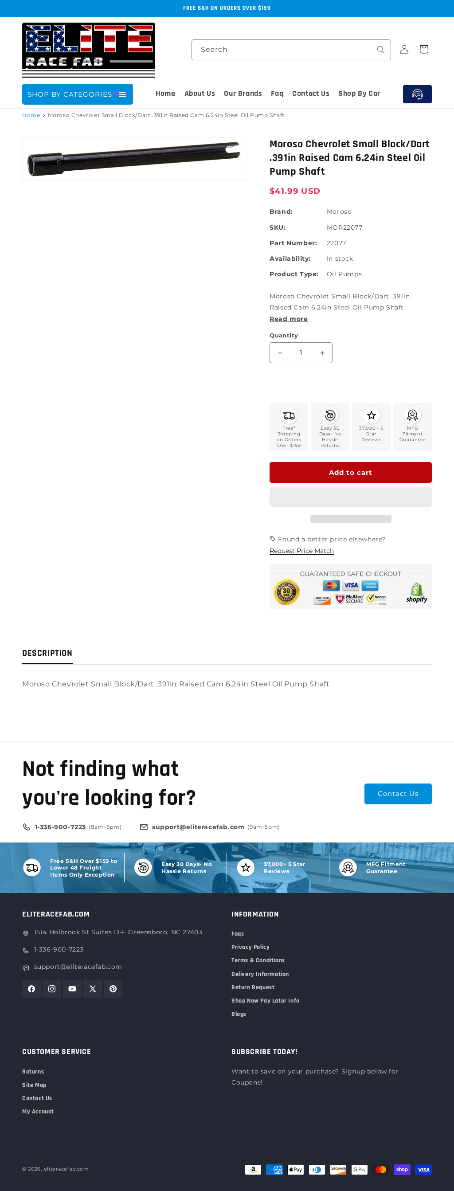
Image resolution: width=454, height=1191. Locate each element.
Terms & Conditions (258, 960)
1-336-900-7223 (59, 949)
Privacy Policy (250, 947)
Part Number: (293, 243)
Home (31, 115)
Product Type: (294, 274)
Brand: (281, 211)
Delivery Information (260, 974)
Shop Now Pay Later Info (265, 1001)
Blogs (239, 1014)
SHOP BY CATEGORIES (69, 94)
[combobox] (291, 50)
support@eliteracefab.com (78, 967)
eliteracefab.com (66, 1169)
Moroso (339, 211)
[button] (351, 497)
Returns (33, 1072)
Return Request (252, 987)
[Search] (381, 49)
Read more (289, 319)
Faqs (237, 934)
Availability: (290, 258)
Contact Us (398, 793)
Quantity (284, 335)
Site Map (34, 1085)
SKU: (278, 227)
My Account (38, 1112)
